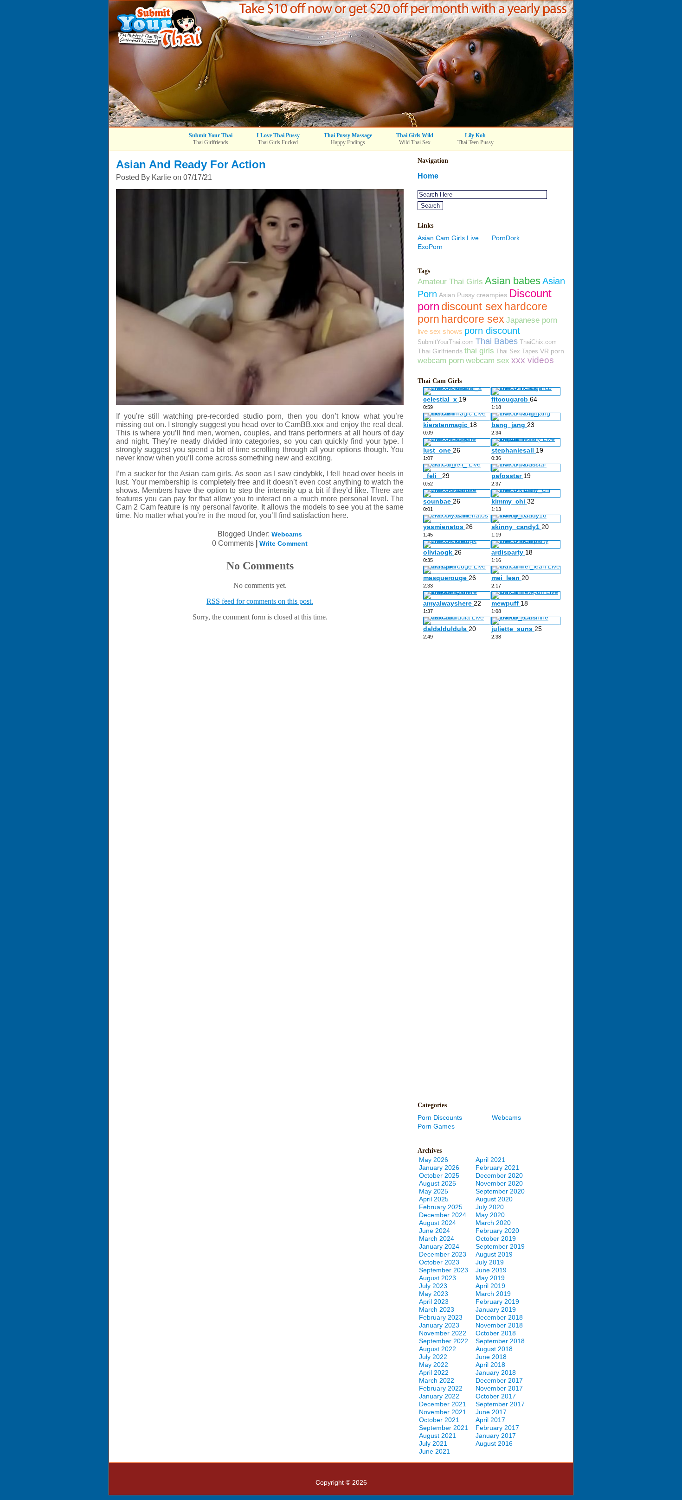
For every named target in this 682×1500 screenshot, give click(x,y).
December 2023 (442, 1254)
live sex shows (440, 331)
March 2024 (436, 1238)
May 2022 (433, 1364)
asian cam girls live (448, 238)
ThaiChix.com (538, 341)
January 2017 (496, 1435)
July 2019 (490, 1262)
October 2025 (439, 1175)
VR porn (552, 351)
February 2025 (441, 1207)
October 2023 (439, 1262)
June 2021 (434, 1451)
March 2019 (493, 1293)
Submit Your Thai (210, 135)
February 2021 (497, 1167)
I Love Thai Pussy (278, 135)
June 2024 (434, 1230)
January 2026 (439, 1167)
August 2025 (437, 1183)
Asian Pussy (457, 295)
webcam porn (441, 360)
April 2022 (434, 1372)
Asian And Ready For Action (191, 164)
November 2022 (442, 1333)
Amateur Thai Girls (450, 281)
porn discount (492, 331)
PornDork (506, 238)
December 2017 (499, 1380)
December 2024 (442, 1215)
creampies (491, 295)
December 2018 (499, 1317)
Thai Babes (497, 341)
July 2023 (433, 1285)
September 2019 (500, 1246)
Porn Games (436, 1126)
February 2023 (441, 1317)
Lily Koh (475, 135)
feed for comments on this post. (259, 601)
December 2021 (442, 1404)
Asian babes (512, 281)
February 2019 (497, 1301)
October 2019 (496, 1238)
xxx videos (532, 360)
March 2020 (493, 1222)
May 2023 (433, 1293)
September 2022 (443, 1341)
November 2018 (499, 1325)
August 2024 (437, 1222)
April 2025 (434, 1199)
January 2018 (496, 1372)
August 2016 (494, 1443)
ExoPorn (430, 246)
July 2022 (433, 1356)
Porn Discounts (440, 1117)
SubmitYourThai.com (446, 341)
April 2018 (490, 1364)
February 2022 (441, 1388)
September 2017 (500, 1404)
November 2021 (442, 1412)
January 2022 (439, 1396)
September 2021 (443, 1427)
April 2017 (490, 1419)
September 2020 (500, 1191)
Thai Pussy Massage (348, 135)
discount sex (471, 306)
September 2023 (443, 1270)
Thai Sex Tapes (517, 351)
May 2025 (433, 1191)
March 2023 (436, 1309)
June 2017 (491, 1412)
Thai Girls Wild (414, 135)
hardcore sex (472, 319)
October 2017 (496, 1396)
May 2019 (490, 1278)
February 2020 (497, 1230)
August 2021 (437, 1435)
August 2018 (494, 1349)
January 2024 (439, 1246)
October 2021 (439, 1419)
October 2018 (496, 1333)
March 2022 (436, 1380)
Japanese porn (531, 320)
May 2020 (490, 1215)
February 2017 (497, 1427)
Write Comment (283, 543)
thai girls (479, 350)
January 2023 (439, 1325)
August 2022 (437, 1349)
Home (428, 176)
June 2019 (491, 1270)
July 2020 (490, 1207)
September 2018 (500, 1341)
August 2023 (437, 1278)
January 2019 (496, 1309)
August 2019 (494, 1254)
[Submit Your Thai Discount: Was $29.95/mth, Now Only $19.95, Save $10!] (341, 124)
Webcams (286, 534)
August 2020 (494, 1199)
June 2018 (491, 1356)
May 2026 (433, 1159)
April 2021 (490, 1159)
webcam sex (487, 360)
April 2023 (434, 1301)
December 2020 (499, 1175)
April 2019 (490, 1285)
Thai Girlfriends (440, 351)
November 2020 (499, 1183)
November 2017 (499, 1388)
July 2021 (433, 1443)
